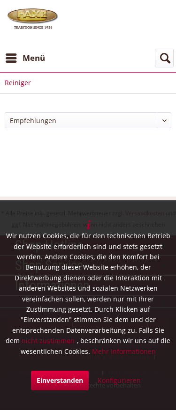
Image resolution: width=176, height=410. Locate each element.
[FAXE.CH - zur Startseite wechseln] (33, 19)
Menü (34, 57)
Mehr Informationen (124, 351)
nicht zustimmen (48, 340)
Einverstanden (60, 380)
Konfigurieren (119, 380)
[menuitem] (25, 58)
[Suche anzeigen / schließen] (164, 58)
